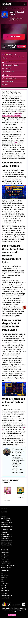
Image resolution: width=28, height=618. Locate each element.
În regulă (12, 615)
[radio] (3, 54)
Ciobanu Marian (16, 20)
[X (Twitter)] (7, 92)
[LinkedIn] (15, 92)
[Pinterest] (11, 92)
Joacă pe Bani (21, 46)
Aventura (13, 62)
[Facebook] (3, 92)
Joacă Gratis (15, 37)
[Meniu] (25, 4)
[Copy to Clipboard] (20, 92)
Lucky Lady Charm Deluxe (7, 496)
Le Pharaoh (20, 495)
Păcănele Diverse (20, 62)
